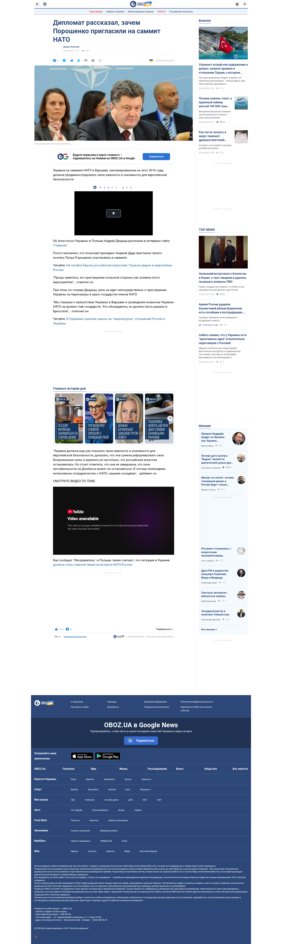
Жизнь (123, 768)
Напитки (94, 820)
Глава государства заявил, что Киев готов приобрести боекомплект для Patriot (221, 288)
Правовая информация (155, 701)
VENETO (161, 11)
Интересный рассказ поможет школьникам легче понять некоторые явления (215, 114)
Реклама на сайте (80, 707)
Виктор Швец (207, 446)
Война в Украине (115, 11)
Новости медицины (81, 841)
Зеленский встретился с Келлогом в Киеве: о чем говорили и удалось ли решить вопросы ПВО (222, 277)
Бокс (127, 789)
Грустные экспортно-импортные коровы (214, 594)
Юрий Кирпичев (208, 601)
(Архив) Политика (71, 47)
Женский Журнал (148, 851)
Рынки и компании (80, 830)
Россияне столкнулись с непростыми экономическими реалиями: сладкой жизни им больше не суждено (217, 552)
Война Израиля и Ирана (141, 11)
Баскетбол (93, 789)
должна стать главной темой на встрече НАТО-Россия (92, 564)
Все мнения (208, 629)
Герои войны (96, 11)
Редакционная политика (75, 637)
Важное (205, 21)
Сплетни (92, 851)
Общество (210, 768)
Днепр (128, 779)
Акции (121, 810)
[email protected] (71, 920)
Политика (69, 768)
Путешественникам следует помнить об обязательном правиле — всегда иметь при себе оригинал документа (222, 80)
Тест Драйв (76, 810)
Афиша (74, 851)
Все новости (240, 768)
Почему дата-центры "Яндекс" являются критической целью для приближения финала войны (216, 459)
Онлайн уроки (111, 800)
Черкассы (146, 779)
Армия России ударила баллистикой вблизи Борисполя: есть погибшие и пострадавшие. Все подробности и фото (221, 308)
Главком (60, 245)
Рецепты (75, 820)
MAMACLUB (106, 841)
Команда (111, 701)
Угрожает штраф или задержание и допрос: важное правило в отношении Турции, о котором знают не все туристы (223, 69)
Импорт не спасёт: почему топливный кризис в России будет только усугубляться (217, 481)
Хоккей (112, 789)
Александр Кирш (209, 583)
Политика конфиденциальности (196, 701)
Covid (124, 841)
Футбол (74, 789)
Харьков (90, 779)
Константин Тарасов (210, 468)
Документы (113, 707)
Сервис (138, 810)
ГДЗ (73, 800)
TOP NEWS (207, 230)
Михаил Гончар (208, 490)
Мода (127, 851)
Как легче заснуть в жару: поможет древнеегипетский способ (212, 136)
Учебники (89, 800)
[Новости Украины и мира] (118, 637)
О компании (77, 701)
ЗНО (145, 800)
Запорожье (109, 779)
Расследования (157, 768)
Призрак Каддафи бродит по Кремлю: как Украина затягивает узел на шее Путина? (213, 437)
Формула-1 (145, 789)
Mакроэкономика (109, 830)
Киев (73, 779)
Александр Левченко (210, 620)
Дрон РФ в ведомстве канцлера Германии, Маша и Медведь (214, 574)
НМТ (159, 800)
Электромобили (100, 810)
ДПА (130, 800)
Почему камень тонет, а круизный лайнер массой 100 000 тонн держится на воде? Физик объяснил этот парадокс (215, 102)
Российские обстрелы (181, 11)
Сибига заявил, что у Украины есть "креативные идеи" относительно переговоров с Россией (223, 339)
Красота (110, 851)
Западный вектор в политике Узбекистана (215, 613)
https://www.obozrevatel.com (142, 866)
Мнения (205, 426)
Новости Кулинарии (118, 820)
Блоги (179, 768)
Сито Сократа (207, 561)
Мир (93, 768)
